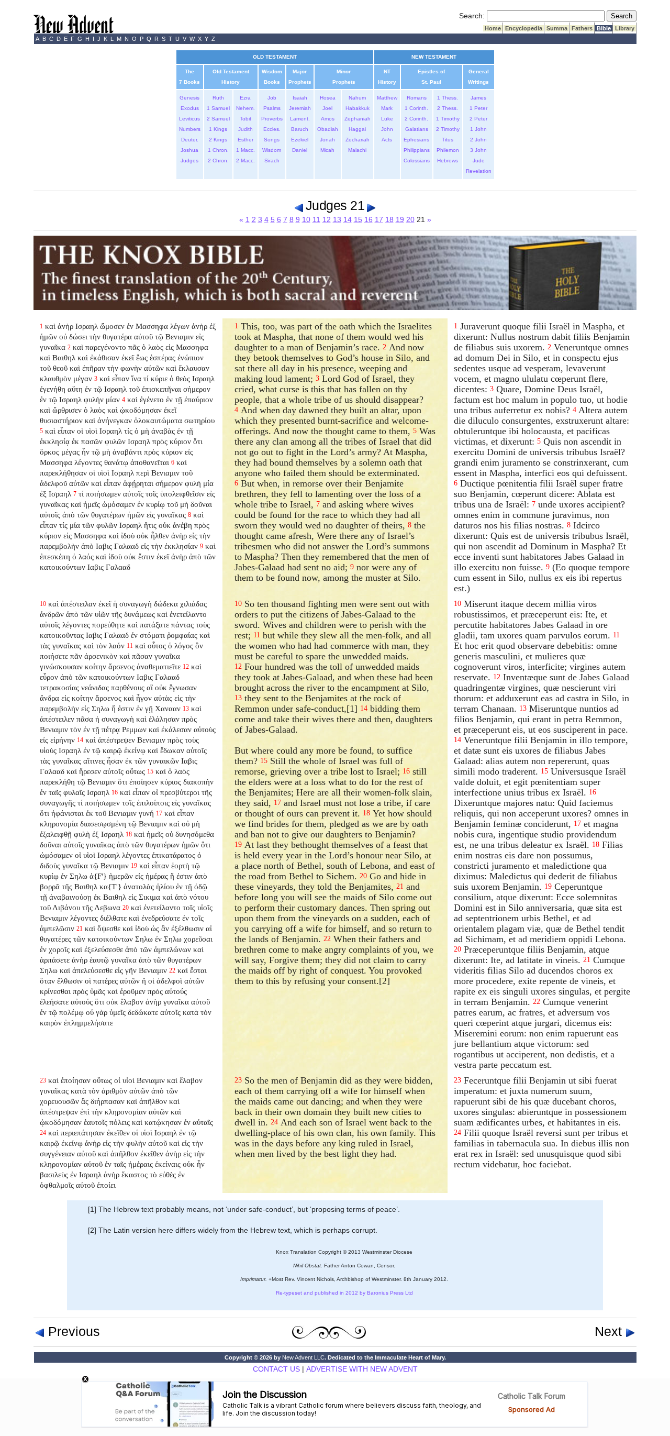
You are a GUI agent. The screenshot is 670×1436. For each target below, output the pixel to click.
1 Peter (478, 108)
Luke (387, 118)
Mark (387, 108)
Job (271, 98)
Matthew (387, 98)
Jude (479, 160)
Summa (557, 28)
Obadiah (327, 129)
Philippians (417, 150)
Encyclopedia (524, 28)
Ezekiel (299, 139)
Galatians (416, 129)
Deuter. (189, 139)
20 (410, 219)
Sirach (272, 160)
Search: (472, 16)
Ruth (218, 98)
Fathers (582, 28)
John (387, 129)
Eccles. (272, 129)
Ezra (245, 98)
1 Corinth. (416, 108)
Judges (189, 160)
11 (316, 219)
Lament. (300, 118)
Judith (245, 129)
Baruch (299, 129)
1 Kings (218, 129)
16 (368, 219)
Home (492, 28)
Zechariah (357, 139)
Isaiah (300, 98)
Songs (272, 139)
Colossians (417, 160)
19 (400, 219)
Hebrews (447, 160)
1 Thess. (447, 98)
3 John (478, 150)
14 (347, 219)
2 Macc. (245, 160)
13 (337, 219)
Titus (447, 139)
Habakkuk (357, 108)
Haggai (357, 129)
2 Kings (218, 139)
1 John (478, 129)
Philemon (448, 150)
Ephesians (416, 139)
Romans (417, 98)
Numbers (189, 129)
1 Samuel (218, 108)
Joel (327, 108)
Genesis (189, 98)
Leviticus (189, 118)
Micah (327, 150)
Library (624, 28)
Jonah (327, 139)
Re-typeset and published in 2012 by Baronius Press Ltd (344, 1293)
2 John (478, 139)
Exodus (190, 108)
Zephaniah (357, 118)
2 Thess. (447, 108)
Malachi (357, 150)
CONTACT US (276, 1369)
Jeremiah (300, 108)
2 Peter (478, 118)
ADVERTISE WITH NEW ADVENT (362, 1369)
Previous (72, 1331)
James (478, 98)
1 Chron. (218, 150)
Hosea (328, 98)
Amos (327, 118)
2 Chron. (218, 160)
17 (379, 219)
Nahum (357, 98)
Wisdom (271, 150)
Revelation (479, 171)
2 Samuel (218, 118)
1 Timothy (448, 118)
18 (389, 219)
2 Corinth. (416, 118)
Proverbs (272, 118)
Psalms (272, 108)
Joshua (189, 150)
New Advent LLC (303, 1357)
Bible (603, 28)
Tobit (245, 118)
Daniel (299, 150)
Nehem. (245, 108)
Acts (387, 139)
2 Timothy (448, 129)
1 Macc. (245, 150)
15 (358, 219)
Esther (245, 139)
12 (326, 219)
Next (610, 1331)
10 (306, 219)
